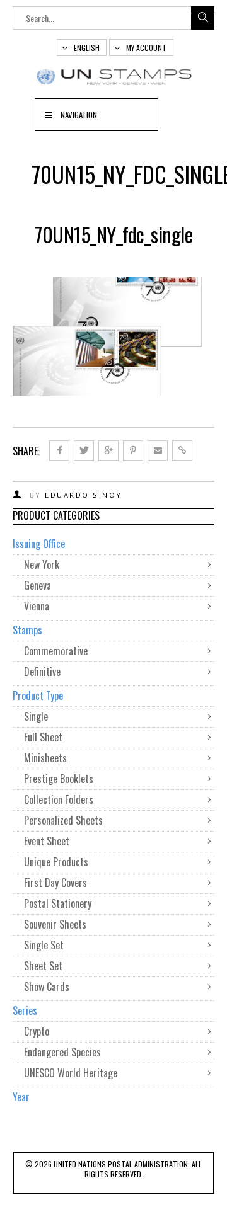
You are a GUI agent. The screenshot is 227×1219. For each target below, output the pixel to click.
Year (21, 1096)
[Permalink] (182, 450)
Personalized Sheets (63, 820)
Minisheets (45, 757)
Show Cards (46, 986)
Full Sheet (43, 737)
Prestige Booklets (58, 778)
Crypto (36, 1031)
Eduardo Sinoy (83, 495)
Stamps (27, 630)
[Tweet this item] (84, 450)
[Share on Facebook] (59, 450)
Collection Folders (58, 799)
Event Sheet (46, 841)
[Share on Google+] (108, 450)
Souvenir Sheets (55, 924)
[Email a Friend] (158, 450)
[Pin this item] (133, 450)
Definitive (42, 671)
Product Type (38, 695)
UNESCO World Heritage (70, 1072)
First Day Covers (55, 882)
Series (25, 1010)
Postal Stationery (57, 903)
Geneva (37, 585)
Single (36, 716)
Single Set (44, 945)
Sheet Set (43, 965)
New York (41, 564)
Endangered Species (62, 1052)
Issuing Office (39, 543)
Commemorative (56, 650)
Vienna (36, 606)
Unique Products (56, 861)
